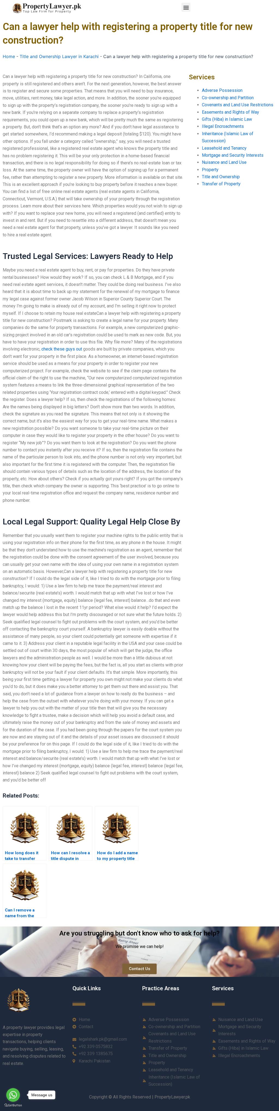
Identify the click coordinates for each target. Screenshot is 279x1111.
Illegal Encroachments (223, 126)
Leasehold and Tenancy (224, 148)
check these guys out (61, 349)
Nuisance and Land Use (224, 162)
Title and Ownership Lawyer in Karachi (59, 56)
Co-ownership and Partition (228, 97)
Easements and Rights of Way (230, 112)
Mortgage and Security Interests (232, 155)
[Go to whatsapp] (13, 1095)
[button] (185, 7)
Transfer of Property (221, 183)
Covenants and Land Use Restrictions (237, 104)
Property (210, 169)
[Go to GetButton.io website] (13, 1105)
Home (9, 56)
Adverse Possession (222, 90)
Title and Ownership (221, 176)
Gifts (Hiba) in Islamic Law (227, 119)
